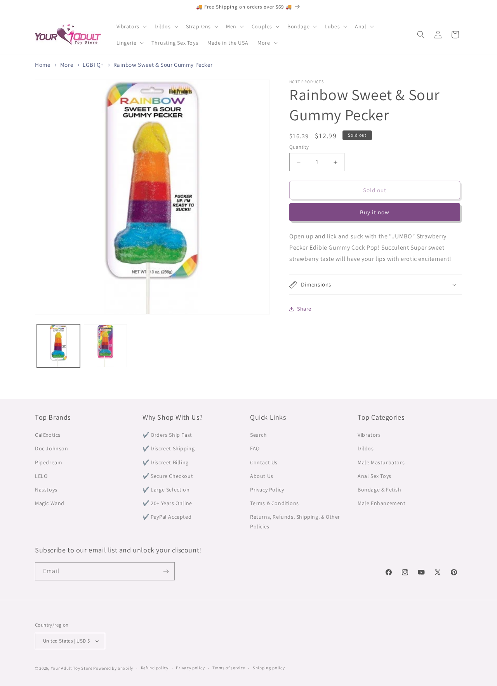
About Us (261, 475)
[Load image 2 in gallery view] (105, 345)
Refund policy (155, 667)
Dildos (366, 448)
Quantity (299, 147)
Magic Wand (49, 503)
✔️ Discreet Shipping (168, 448)
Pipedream (48, 462)
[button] (131, 26)
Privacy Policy (267, 489)
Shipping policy (269, 667)
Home (42, 64)
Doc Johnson (51, 448)
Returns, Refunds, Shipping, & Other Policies (295, 521)
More (66, 64)
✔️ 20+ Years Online (167, 503)
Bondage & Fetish (379, 489)
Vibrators (369, 434)
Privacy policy (190, 667)
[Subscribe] (165, 571)
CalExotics (48, 434)
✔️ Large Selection (165, 489)
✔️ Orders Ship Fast (167, 434)
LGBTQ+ (93, 64)
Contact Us (264, 462)
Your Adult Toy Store (71, 668)
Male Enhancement (382, 503)
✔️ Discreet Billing (165, 462)
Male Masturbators (381, 462)
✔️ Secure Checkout (167, 475)
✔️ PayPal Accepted (166, 516)
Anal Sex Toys (374, 475)
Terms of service (228, 667)
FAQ (255, 448)
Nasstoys (46, 489)
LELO (41, 475)
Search (258, 434)
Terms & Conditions (274, 503)
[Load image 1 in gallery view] (58, 345)
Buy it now (374, 212)
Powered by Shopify (113, 668)
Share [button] (304, 308)
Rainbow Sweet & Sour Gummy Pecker (162, 64)
